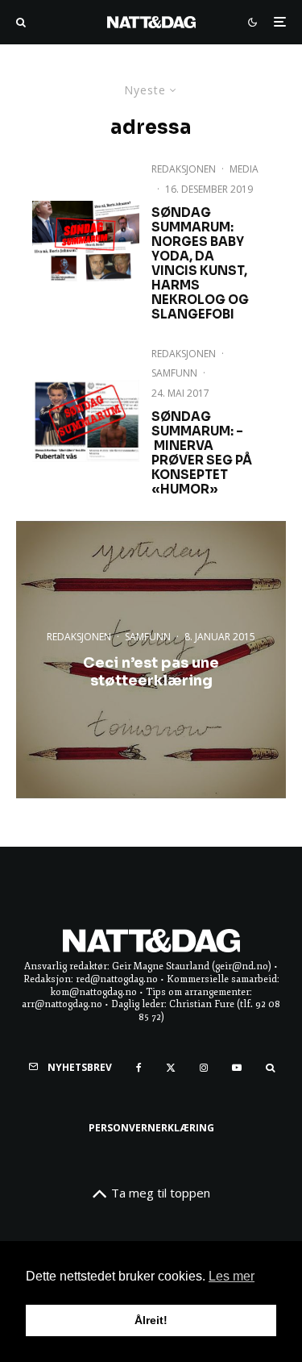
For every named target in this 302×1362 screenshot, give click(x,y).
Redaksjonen (183, 169)
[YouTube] (237, 1068)
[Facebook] (139, 1068)
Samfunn (174, 373)
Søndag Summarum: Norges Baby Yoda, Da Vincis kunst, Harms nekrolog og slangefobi (200, 264)
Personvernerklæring (151, 1128)
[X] (171, 1068)
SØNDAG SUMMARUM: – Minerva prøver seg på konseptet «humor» (201, 453)
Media (244, 169)
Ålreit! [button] (151, 1320)
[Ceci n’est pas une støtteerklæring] (151, 659)
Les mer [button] (231, 1276)
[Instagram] (204, 1068)
